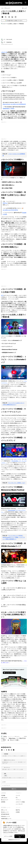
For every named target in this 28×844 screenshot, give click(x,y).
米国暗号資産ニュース (6, 818)
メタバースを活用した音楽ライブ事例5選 (12, 80)
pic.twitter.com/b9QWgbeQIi (18, 104)
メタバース (4, 52)
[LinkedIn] (12, 17)
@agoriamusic (6, 104)
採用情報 (3, 802)
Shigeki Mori (9, 42)
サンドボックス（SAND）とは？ (16, 483)
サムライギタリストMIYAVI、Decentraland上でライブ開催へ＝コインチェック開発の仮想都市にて (14, 537)
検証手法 (18, 810)
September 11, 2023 (8, 108)
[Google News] (13, 750)
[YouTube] (2, 17)
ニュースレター (19, 804)
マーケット (18, 799)
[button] (14, 754)
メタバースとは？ (6, 75)
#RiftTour (5, 203)
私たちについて (4, 799)
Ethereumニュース (5, 816)
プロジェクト (7, 8)
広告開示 (18, 812)
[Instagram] (15, 17)
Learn (2, 8)
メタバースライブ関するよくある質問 (12, 83)
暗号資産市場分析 (5, 814)
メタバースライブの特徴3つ (9, 77)
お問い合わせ (4, 797)
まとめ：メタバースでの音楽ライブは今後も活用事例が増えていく (14, 86)
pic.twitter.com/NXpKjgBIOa (10, 210)
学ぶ (17, 797)
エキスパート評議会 (20, 802)
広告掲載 (3, 795)
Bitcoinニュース (4, 812)
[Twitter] (5, 17)
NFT (2, 295)
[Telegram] (9, 17)
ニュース (18, 795)
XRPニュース (4, 810)
